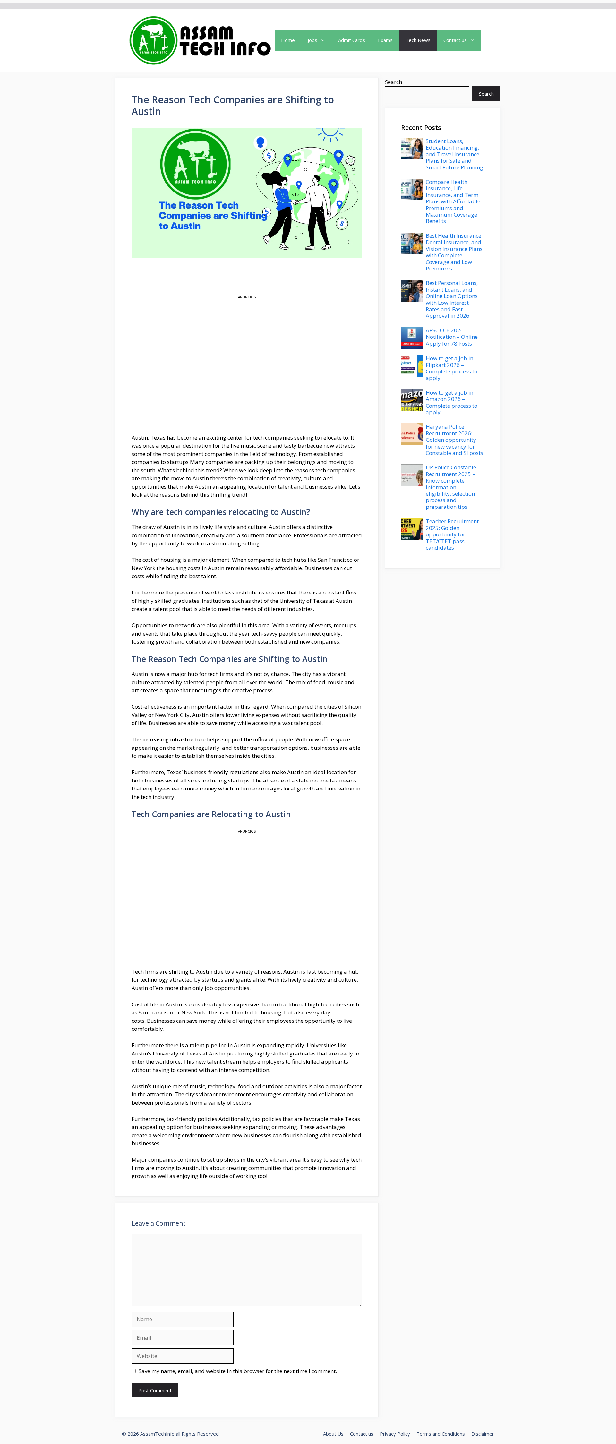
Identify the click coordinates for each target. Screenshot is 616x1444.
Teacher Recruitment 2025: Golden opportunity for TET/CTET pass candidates (452, 534)
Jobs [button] (312, 40)
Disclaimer (482, 1434)
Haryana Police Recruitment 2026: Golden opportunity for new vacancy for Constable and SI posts (454, 440)
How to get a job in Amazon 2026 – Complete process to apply (451, 402)
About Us (333, 1434)
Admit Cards (351, 40)
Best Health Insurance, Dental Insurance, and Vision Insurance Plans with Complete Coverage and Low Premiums (454, 252)
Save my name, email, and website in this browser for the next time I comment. (238, 1371)
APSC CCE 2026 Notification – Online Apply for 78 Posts (452, 337)
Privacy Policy (395, 1434)
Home (288, 40)
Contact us (361, 1434)
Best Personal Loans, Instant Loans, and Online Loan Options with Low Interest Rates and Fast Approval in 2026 (452, 299)
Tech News (418, 40)
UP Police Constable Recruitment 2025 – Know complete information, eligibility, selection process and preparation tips (451, 487)
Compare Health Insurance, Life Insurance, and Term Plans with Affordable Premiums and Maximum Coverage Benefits (453, 201)
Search (393, 82)
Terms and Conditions (440, 1434)
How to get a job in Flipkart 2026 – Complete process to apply (451, 368)
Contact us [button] (455, 40)
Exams (385, 40)
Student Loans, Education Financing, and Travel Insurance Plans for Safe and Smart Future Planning (454, 154)
